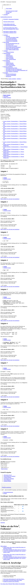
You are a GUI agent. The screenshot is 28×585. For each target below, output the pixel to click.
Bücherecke (8, 76)
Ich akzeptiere (22, 583)
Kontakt (5, 493)
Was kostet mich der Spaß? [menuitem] (12, 11)
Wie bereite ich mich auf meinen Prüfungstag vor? (16, 70)
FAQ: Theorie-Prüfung (11, 59)
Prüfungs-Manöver (10, 64)
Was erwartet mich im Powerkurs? (13, 47)
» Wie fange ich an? (7, 475)
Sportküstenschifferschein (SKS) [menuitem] (10, 27)
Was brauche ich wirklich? (11, 46)
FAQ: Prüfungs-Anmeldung (12, 71)
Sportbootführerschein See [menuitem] (9, 24)
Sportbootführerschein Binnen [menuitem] (9, 25)
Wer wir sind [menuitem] (8, 12)
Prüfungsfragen (9, 55)
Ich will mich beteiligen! (11, 38)
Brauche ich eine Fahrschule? (12, 48)
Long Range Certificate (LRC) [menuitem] (9, 32)
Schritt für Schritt (7, 179)
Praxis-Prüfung (6, 60)
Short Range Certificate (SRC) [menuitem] (9, 31)
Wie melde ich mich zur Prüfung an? (14, 69)
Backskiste (5, 72)
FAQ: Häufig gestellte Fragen (12, 49)
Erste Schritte (6, 42)
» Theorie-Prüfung (7, 477)
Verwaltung (5, 96)
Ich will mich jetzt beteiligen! (13, 198)
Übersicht (8, 54)
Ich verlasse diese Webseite (6, 583)
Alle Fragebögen (9, 56)
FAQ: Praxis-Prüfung (10, 65)
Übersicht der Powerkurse (11, 39)
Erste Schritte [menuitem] (9, 8)
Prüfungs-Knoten (9, 63)
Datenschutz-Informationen (14, 579)
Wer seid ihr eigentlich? (15, 549)
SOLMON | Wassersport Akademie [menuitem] (10, 19)
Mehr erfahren (4, 198)
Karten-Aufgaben (10, 58)
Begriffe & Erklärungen (11, 74)
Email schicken (4, 468)
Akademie (5, 35)
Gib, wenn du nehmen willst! (12, 37)
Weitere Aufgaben (7, 97)
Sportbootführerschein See (6, 16)
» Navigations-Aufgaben (8, 478)
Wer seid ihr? (12, 580)
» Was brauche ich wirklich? (9, 476)
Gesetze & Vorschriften (11, 75)
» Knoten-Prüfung (7, 481)
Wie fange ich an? (10, 44)
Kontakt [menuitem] (7, 13)
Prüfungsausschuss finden (11, 67)
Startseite (8, 36)
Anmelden (5, 14)
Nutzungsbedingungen (8, 492)
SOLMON (3, 1)
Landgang (5, 50)
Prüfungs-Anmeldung (8, 66)
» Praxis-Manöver (7, 479)
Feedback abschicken (6, 487)
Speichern (3, 522)
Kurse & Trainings (10, 52)
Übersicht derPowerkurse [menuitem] (8, 21)
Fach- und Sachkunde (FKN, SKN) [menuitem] (11, 29)
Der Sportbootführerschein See (12, 43)
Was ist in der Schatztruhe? (12, 41)
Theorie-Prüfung (6, 53)
